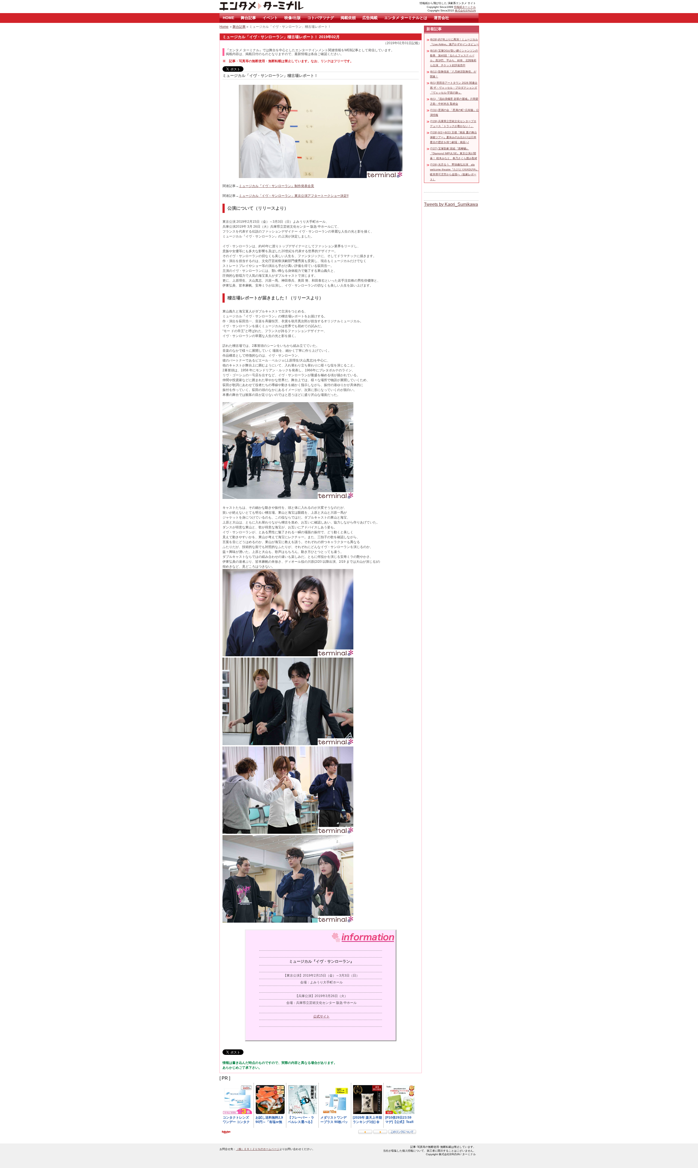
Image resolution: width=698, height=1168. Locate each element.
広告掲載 (370, 18)
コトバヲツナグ (320, 18)
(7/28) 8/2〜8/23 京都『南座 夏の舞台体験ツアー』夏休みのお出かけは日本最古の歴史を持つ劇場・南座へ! (453, 137)
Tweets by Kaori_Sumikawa (451, 204)
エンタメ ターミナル (274, 6)
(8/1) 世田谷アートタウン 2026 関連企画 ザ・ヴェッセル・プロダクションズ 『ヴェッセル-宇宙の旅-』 (453, 87)
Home (223, 27)
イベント (270, 18)
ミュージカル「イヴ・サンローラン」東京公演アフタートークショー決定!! (293, 196)
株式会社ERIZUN (465, 10)
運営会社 (441, 18)
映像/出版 (292, 18)
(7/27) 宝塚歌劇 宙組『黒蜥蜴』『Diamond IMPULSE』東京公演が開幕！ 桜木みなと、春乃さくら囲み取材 (453, 153)
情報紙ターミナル (465, 6)
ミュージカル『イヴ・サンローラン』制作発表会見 (276, 186)
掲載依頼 (348, 18)
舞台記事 (248, 18)
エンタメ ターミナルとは (405, 18)
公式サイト (321, 1016)
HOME (228, 18)
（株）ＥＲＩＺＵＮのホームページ (257, 1149)
